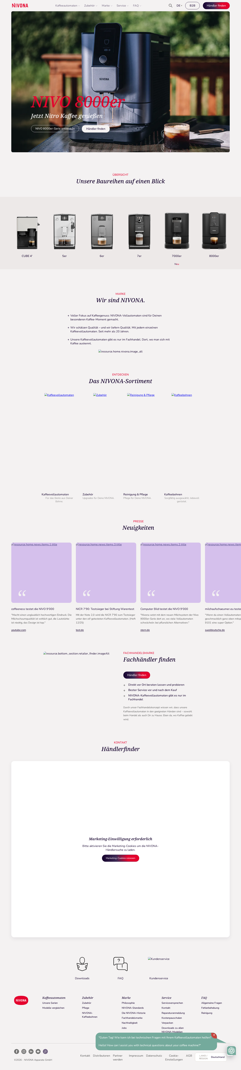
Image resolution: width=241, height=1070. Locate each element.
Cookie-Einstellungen (174, 1058)
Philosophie (128, 1003)
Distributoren (101, 1056)
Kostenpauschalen (172, 1018)
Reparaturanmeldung (173, 1013)
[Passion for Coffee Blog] (45, 1051)
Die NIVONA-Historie (133, 1013)
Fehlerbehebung (210, 1008)
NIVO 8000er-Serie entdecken (55, 129)
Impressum (136, 1056)
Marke (106, 6)
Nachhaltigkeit (129, 1023)
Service (121, 6)
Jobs (124, 1028)
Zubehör (89, 6)
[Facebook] (16, 1051)
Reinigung (206, 1013)
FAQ (136, 6)
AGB (189, 1056)
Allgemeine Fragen (211, 1003)
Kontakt (166, 1008)
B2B (192, 6)
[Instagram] (23, 1051)
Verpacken (167, 1023)
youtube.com (18, 630)
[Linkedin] (31, 1051)
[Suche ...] (170, 5)
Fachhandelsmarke (132, 1018)
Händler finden (95, 129)
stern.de (145, 630)
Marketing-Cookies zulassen (120, 858)
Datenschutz (154, 1056)
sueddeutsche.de (215, 630)
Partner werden (118, 1058)
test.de (80, 630)
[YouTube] (38, 1051)
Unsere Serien (50, 1003)
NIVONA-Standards (133, 1008)
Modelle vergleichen (53, 1008)
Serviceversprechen (172, 1003)
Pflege (85, 1008)
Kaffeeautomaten (66, 6)
